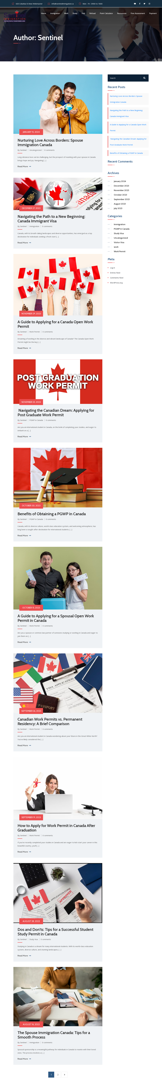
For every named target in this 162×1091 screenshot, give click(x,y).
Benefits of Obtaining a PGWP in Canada (52, 514)
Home (43, 13)
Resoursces (121, 13)
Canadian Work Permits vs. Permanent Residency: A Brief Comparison (50, 721)
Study (75, 13)
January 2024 (120, 181)
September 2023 (122, 199)
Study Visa (33, 939)
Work (66, 13)
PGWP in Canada (36, 420)
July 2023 (118, 208)
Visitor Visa (119, 242)
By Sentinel (22, 150)
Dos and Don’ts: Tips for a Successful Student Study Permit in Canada (55, 931)
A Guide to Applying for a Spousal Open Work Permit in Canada (56, 618)
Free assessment (138, 13)
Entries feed (115, 273)
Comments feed (116, 277)
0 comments (49, 150)
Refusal (92, 13)
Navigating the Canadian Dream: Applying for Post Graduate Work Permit (56, 412)
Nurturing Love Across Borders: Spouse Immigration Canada (50, 142)
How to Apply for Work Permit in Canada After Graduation (56, 827)
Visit (83, 13)
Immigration (55, 13)
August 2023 (120, 204)
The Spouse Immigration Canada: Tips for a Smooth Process (54, 1034)
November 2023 (121, 190)
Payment (153, 13)
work (116, 247)
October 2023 (120, 195)
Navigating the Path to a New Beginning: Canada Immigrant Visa (51, 218)
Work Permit (34, 332)
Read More (23, 166)
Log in (112, 268)
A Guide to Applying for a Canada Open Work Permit (55, 324)
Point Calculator (106, 13)
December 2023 (121, 185)
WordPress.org (116, 282)
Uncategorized (35, 150)
